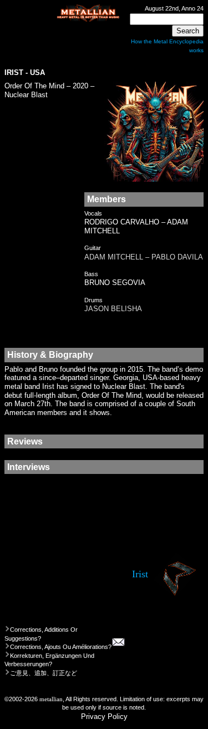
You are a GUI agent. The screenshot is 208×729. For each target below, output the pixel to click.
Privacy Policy (104, 716)
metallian (51, 699)
